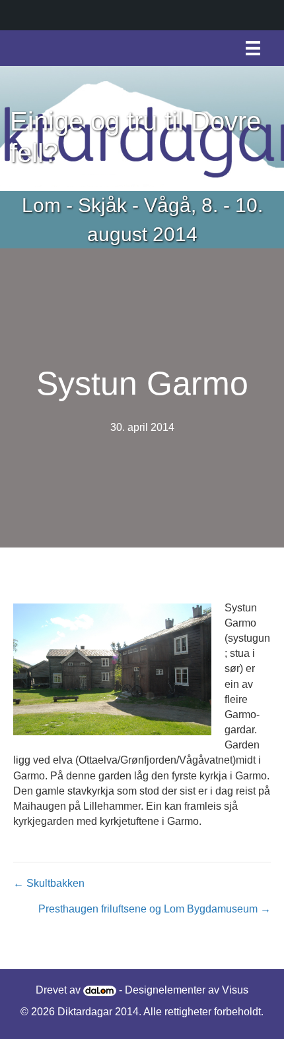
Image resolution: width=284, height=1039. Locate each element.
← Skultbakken (49, 883)
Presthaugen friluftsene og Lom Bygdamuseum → (154, 908)
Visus (235, 990)
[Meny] (253, 48)
